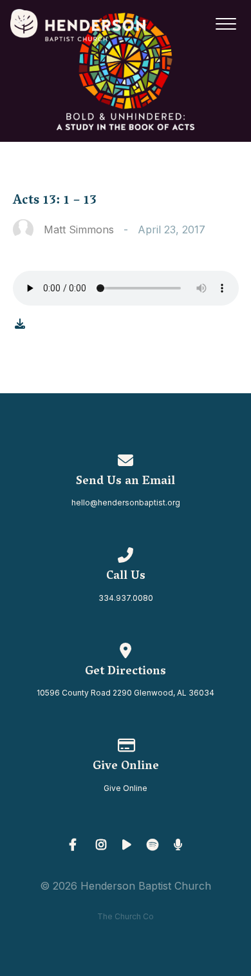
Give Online (125, 788)
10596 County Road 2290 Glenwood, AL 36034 (125, 693)
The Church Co (125, 916)
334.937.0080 (125, 598)
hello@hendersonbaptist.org (125, 502)
